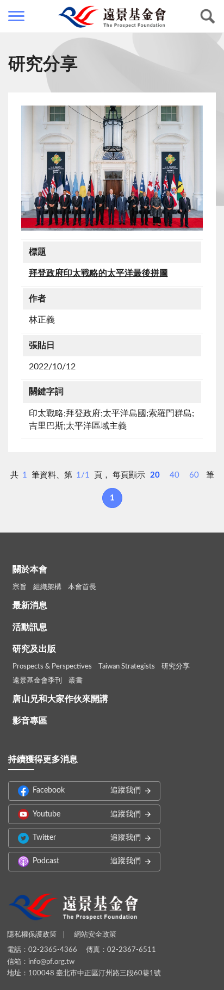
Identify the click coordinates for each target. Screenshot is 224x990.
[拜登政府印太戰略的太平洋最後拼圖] (112, 168)
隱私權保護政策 (32, 934)
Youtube (87, 814)
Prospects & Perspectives (52, 666)
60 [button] (194, 475)
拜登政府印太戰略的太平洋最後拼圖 (98, 273)
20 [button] (155, 475)
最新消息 (30, 605)
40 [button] (174, 475)
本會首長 (82, 587)
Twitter (87, 837)
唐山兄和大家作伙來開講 (60, 699)
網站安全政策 (95, 934)
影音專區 (30, 720)
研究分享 (175, 666)
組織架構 (47, 587)
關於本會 (30, 569)
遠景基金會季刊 (37, 680)
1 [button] (112, 498)
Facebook (87, 790)
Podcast (87, 861)
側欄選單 (16, 16)
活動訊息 (30, 627)
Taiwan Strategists (126, 666)
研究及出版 (34, 649)
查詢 (207, 16)
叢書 (76, 680)
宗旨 (20, 587)
